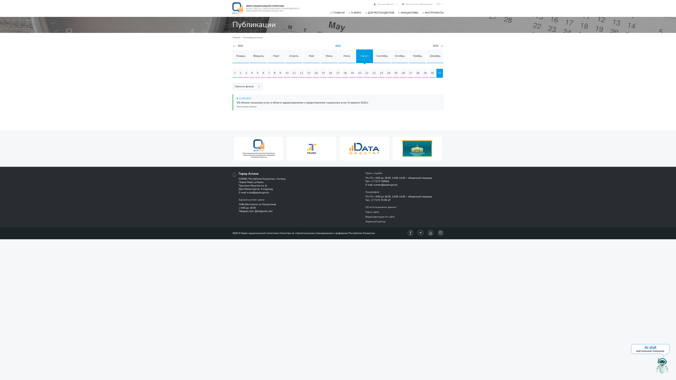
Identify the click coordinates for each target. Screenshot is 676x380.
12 (301, 73)
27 (410, 73)
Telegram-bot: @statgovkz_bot (256, 211)
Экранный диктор (375, 221)
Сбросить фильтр (244, 86)
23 (381, 73)
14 (316, 73)
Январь (240, 56)
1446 (241, 204)
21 (366, 73)
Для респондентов (381, 12)
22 (374, 73)
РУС (439, 4)
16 (330, 73)
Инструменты (434, 12)
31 (439, 73)
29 (425, 73)
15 (323, 73)
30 (432, 73)
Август (365, 56)
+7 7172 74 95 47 (380, 200)
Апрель (294, 56)
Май (311, 56)
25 (396, 73)
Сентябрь (382, 56)
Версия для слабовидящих (419, 4)
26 (403, 73)
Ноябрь (417, 56)
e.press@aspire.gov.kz (386, 184)
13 (308, 73)
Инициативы (409, 12)
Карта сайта (372, 212)
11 (294, 73)
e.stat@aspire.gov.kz (258, 192)
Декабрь (435, 56)
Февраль (258, 56)
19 (352, 73)
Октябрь (400, 56)
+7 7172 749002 (380, 181)
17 (337, 73)
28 (417, 73)
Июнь (329, 56)
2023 (435, 46)
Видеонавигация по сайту (380, 216)
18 (345, 73)
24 (388, 73)
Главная (339, 12)
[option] (258, 149)
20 (359, 73)
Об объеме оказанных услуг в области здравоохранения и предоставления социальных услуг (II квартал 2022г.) (302, 102)
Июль (346, 56)
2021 (240, 46)
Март (276, 56)
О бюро (356, 12)
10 (287, 73)
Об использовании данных (380, 207)
